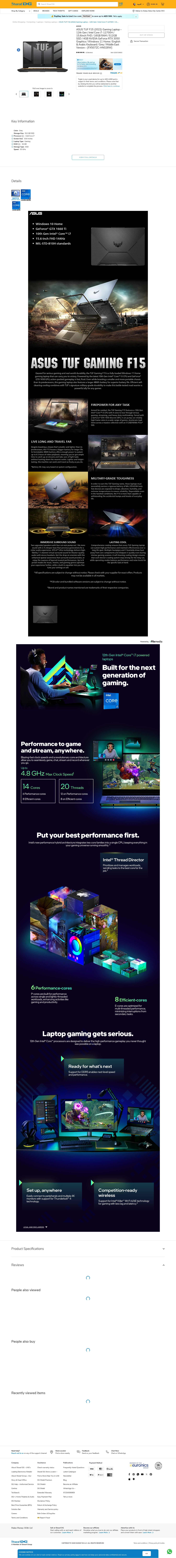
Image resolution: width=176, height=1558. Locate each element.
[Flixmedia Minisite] (15, 195)
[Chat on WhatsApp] (169, 1551)
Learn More (66, 1532)
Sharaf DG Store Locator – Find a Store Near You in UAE (48, 1474)
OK (146, 1554)
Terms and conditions (140, 1543)
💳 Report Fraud (43, 1518)
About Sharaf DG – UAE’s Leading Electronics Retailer (21, 1469)
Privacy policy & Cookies (157, 1543)
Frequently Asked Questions (73, 1467)
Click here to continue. (111, 86)
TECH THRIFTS (59, 11)
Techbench (15, 1492)
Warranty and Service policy (47, 1509)
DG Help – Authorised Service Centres (22, 1486)
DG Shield (41, 1488)
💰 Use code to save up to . (86, 16)
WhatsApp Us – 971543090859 (69, 1490)
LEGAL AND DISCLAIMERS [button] (33, 1227)
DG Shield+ (41, 1484)
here (77, 1555)
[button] (151, 641)
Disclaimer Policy (43, 1501)
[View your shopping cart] (163, 4)
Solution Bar (16, 1509)
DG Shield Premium (44, 1480)
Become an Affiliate (70, 1484)
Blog (65, 1480)
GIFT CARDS (73, 11)
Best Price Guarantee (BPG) (21, 1505)
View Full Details (88, 157)
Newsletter (67, 1476)
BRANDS (45, 11)
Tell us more (67, 1497)
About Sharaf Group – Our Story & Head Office (21, 1478)
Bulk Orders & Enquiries (46, 1513)
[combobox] (77, 4)
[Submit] (39, 4)
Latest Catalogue (69, 1472)
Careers (14, 1513)
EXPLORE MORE (88, 11)
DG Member (15, 1501)
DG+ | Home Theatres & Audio (22, 1497)
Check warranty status (45, 1467)
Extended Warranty (44, 1492)
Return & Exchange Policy (47, 1505)
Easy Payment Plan (44, 1497)
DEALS (36, 11)
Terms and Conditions (19, 1518)
